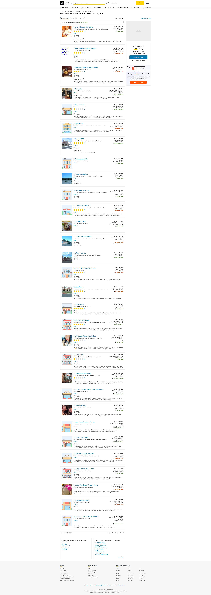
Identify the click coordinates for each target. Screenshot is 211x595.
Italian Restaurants (89, 255)
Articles (90, 568)
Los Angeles (131, 577)
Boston (118, 573)
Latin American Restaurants (100, 125)
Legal (123, 585)
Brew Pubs (90, 487)
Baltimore (118, 572)
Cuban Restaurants (99, 542)
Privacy (86, 585)
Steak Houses (98, 546)
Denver (118, 580)
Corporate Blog (64, 573)
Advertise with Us (64, 572)
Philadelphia (142, 577)
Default (121, 18)
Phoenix (141, 578)
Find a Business (92, 570)
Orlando (141, 575)
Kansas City (131, 573)
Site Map (90, 573)
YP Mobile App (92, 572)
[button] (147, 3)
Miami (140, 568)
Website (75, 33)
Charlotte (118, 575)
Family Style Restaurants (102, 29)
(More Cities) (127, 565)
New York (141, 572)
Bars (86, 407)
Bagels (96, 550)
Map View (65, 18)
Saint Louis (142, 580)
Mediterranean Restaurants (101, 554)
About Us (62, 568)
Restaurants (78, 11)
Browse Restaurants (93, 577)
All (73, 18)
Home (61, 11)
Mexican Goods (88, 125)
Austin (118, 570)
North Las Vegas (66, 545)
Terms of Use (117, 585)
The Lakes (70, 11)
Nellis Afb (64, 546)
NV (65, 11)
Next (123, 533)
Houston (130, 570)
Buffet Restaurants (99, 549)
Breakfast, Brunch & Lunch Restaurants (94, 207)
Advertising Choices (65, 575)
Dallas (117, 578)
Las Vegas (64, 544)
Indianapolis (131, 572)
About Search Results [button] (146, 18)
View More (120, 557)
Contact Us (63, 570)
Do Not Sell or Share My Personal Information (101, 585)
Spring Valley (65, 548)
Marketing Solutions (65, 578)
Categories (91, 575)
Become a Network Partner (66, 577)
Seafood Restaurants (90, 29)
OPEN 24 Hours (83, 22)
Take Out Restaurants (90, 375)
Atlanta (118, 568)
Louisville (130, 578)
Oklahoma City (142, 573)
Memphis (130, 580)
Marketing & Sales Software (67, 580)
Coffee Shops (98, 553)
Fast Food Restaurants (90, 176)
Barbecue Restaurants (100, 545)
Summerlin (64, 549)
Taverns (89, 407)
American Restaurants (90, 141)
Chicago (118, 577)
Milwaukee (141, 570)
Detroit (129, 568)
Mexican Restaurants (79, 29)
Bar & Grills (87, 502)
